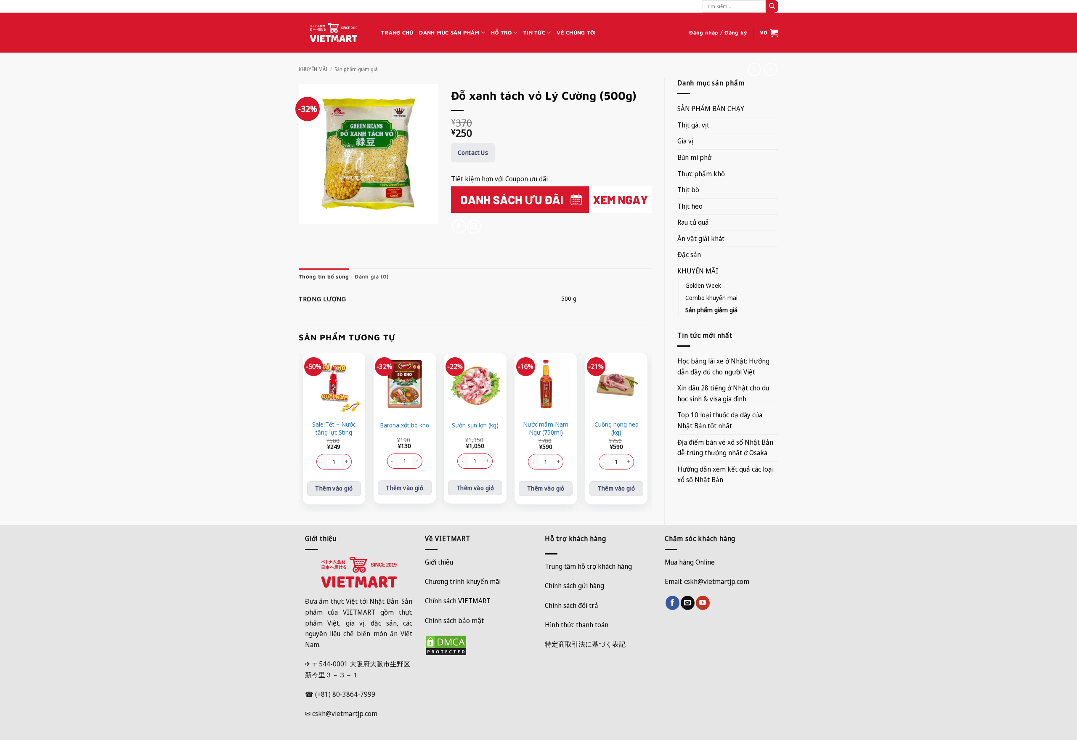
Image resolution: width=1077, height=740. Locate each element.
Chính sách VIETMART (458, 600)
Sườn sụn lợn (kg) (475, 425)
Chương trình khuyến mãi (463, 581)
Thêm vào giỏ (334, 488)
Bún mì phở (694, 157)
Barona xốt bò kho (404, 425)
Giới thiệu (439, 562)
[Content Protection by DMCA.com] (446, 644)
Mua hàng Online (690, 562)
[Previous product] (770, 69)
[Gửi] (772, 6)
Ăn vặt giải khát (700, 238)
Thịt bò (688, 189)
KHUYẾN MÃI (313, 69)
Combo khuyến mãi (711, 298)
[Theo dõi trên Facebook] (672, 603)
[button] (718, 32)
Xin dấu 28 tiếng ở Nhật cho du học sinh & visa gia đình (723, 393)
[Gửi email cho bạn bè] (474, 226)
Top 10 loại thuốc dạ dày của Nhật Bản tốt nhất (719, 420)
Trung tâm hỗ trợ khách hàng (588, 566)
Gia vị (685, 141)
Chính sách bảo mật (454, 620)
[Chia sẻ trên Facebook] (459, 226)
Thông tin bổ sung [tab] (324, 276)
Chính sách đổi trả (571, 605)
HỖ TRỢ (501, 32)
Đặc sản (689, 254)
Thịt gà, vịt (693, 125)
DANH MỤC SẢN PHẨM (449, 32)
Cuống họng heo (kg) (616, 428)
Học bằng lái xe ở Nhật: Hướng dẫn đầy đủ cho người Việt (723, 366)
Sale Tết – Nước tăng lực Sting (333, 428)
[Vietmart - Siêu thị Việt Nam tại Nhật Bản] (334, 32)
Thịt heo (690, 206)
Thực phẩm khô (701, 173)
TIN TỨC (534, 32)
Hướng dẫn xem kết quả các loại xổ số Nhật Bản (725, 474)
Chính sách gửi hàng (574, 585)
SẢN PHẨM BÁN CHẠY (710, 108)
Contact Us (473, 152)
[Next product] (754, 69)
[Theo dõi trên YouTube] (703, 603)
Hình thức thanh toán (576, 624)
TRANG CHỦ (397, 32)
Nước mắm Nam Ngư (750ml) (545, 428)
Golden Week (703, 285)
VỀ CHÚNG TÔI (576, 32)
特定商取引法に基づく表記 (585, 644)
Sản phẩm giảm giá (356, 69)
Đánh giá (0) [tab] (372, 276)
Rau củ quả (693, 222)
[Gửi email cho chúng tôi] (688, 603)
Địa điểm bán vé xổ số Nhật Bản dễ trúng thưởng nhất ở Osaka (725, 448)
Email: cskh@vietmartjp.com (707, 581)
